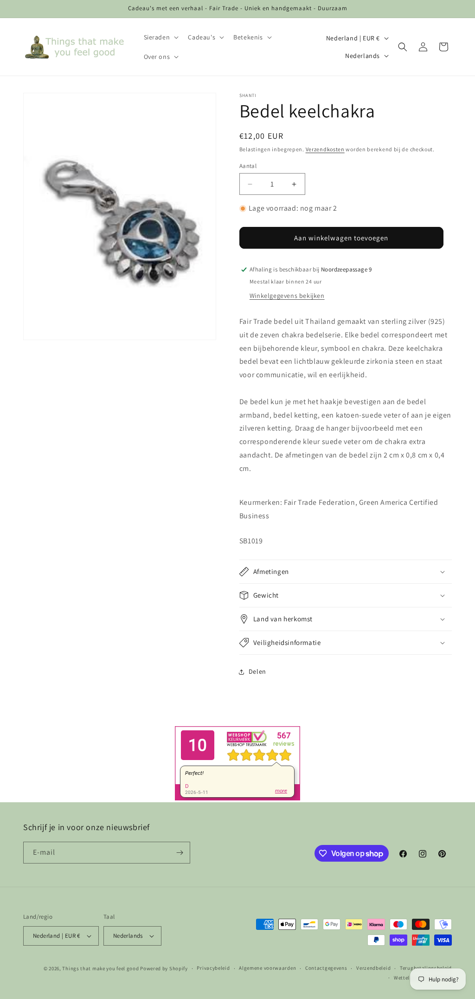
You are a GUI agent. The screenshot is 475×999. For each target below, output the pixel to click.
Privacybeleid (213, 968)
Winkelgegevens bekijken (287, 295)
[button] (160, 37)
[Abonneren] (179, 853)
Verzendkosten (325, 149)
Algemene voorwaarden (267, 968)
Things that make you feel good (100, 968)
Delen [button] (257, 671)
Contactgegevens (326, 968)
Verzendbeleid (373, 968)
